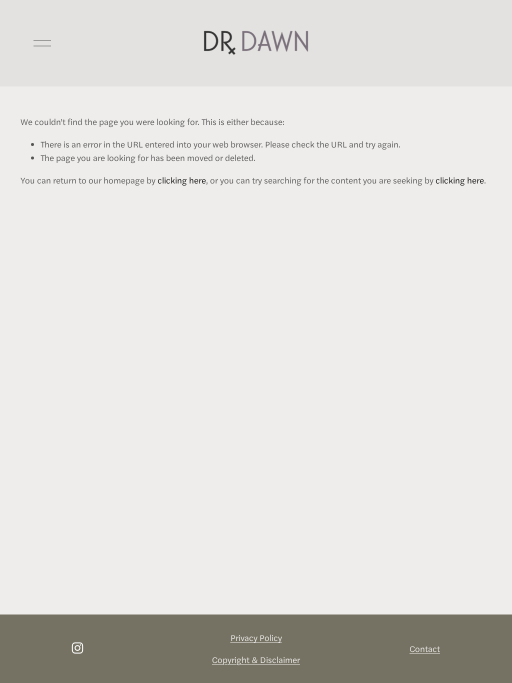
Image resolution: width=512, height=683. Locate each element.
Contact (425, 648)
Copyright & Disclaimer (256, 660)
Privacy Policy (256, 638)
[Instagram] (78, 648)
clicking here (182, 180)
